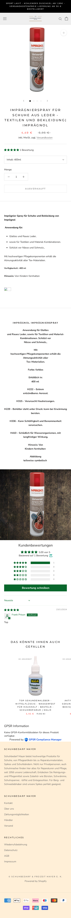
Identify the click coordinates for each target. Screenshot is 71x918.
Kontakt (8, 803)
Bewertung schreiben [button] (35, 588)
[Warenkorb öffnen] (66, 18)
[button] (12, 150)
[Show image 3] (37, 101)
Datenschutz (10, 850)
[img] (11, 610)
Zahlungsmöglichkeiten (16, 814)
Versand (8, 825)
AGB (6, 855)
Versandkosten (45, 137)
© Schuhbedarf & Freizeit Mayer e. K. (35, 876)
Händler (8, 820)
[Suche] (60, 18)
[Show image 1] (30, 101)
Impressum (10, 861)
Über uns (9, 808)
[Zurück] (23, 101)
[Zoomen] (64, 33)
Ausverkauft (35, 188)
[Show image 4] (41, 101)
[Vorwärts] (47, 101)
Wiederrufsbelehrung (15, 844)
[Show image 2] (33, 101)
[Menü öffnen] (5, 18)
